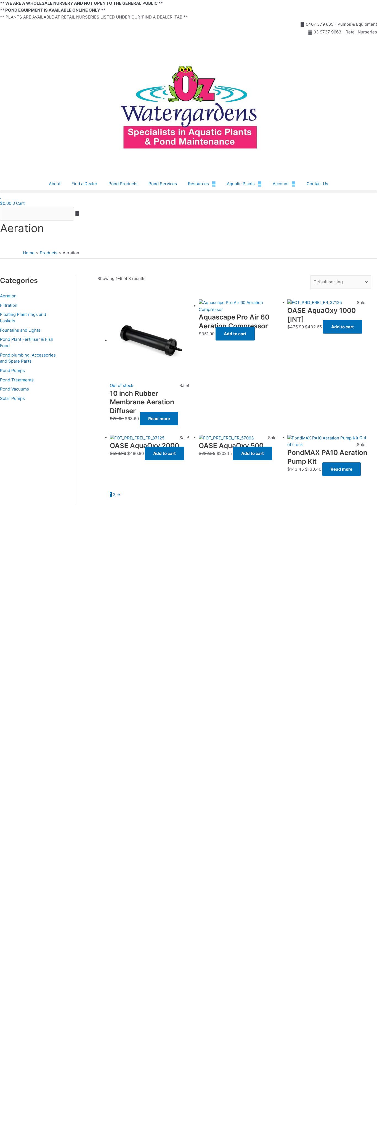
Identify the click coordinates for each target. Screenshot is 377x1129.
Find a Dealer (84, 183)
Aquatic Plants (241, 183)
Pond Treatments (17, 380)
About (54, 183)
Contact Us (317, 183)
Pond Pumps (12, 370)
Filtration (8, 305)
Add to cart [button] (235, 333)
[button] (188, 191)
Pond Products (122, 183)
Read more (159, 418)
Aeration (8, 295)
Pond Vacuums (14, 389)
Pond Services (162, 183)
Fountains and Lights (20, 330)
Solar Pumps (12, 398)
